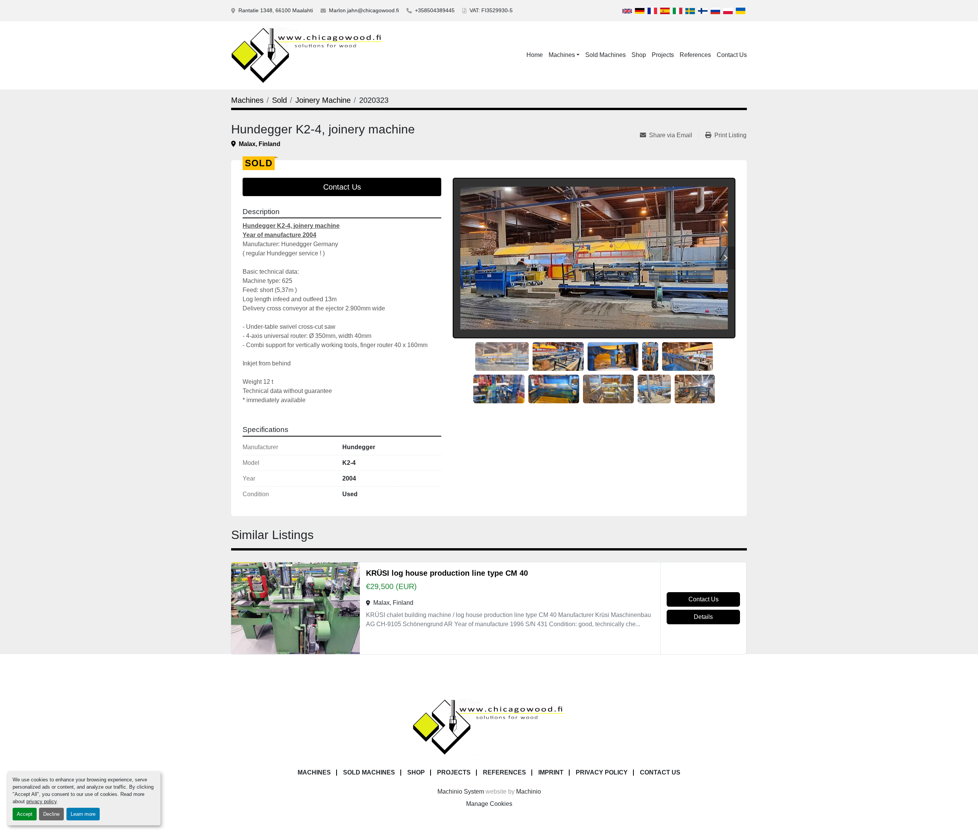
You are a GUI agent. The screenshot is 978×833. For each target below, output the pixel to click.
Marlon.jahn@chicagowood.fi (364, 10)
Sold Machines (605, 55)
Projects (663, 55)
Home (534, 55)
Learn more (83, 814)
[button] (564, 55)
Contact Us (732, 55)
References (695, 55)
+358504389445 (435, 10)
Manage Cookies (489, 804)
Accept (24, 814)
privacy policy (41, 801)
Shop (638, 55)
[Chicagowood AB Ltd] (489, 726)
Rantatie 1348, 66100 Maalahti (275, 10)
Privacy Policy (602, 772)
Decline (51, 814)
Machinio (528, 791)
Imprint (550, 772)
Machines (562, 55)
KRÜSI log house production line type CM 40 (447, 573)
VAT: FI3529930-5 (491, 10)
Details (703, 617)
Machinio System (460, 791)
